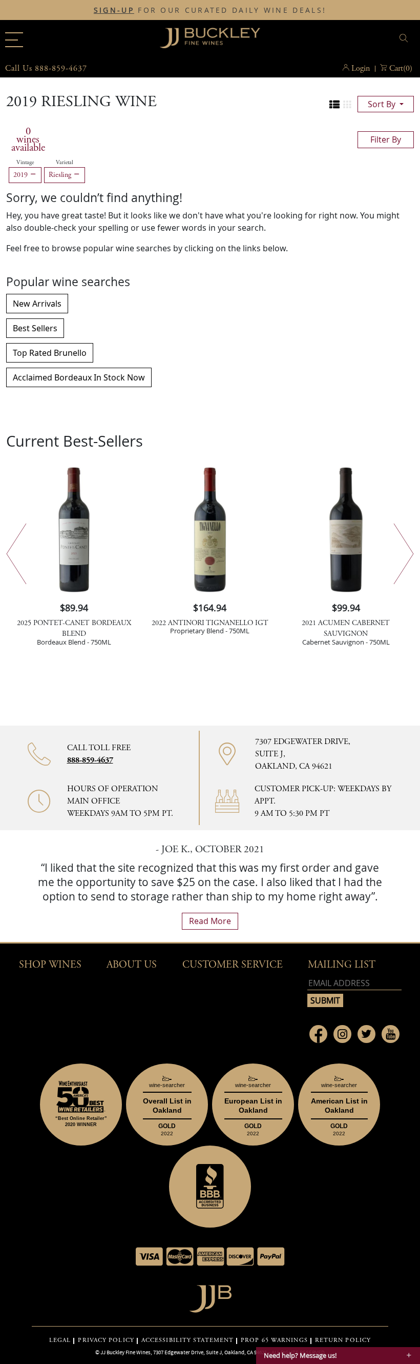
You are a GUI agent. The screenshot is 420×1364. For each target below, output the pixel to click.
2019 (21, 174)
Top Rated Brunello (50, 352)
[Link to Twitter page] (366, 1034)
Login (360, 68)
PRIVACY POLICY (106, 1340)
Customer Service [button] (232, 964)
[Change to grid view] (347, 104)
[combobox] (346, 39)
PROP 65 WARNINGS (274, 1340)
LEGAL (60, 1340)
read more (210, 921)
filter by (385, 139)
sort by (382, 104)
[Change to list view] (334, 104)
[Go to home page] (210, 1296)
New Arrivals (37, 303)
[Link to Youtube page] (391, 1034)
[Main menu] (14, 39)
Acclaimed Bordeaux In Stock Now (79, 377)
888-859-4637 (90, 760)
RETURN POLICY (343, 1340)
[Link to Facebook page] (318, 1034)
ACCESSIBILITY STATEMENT (187, 1340)
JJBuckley (210, 38)
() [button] (400, 68)
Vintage (25, 162)
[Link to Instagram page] (342, 1034)
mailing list (341, 964)
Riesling (61, 174)
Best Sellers (35, 328)
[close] (405, 38)
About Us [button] (132, 964)
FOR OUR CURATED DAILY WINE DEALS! (210, 10)
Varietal (64, 162)
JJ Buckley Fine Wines (125, 1352)
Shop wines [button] (50, 964)
